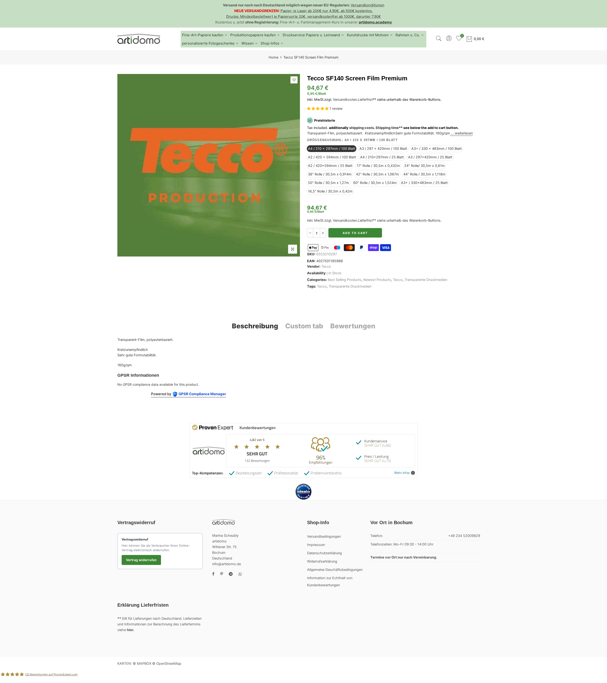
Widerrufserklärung (322, 561)
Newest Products (377, 280)
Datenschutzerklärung (324, 553)
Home (273, 57)
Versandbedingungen (324, 536)
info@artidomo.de (226, 564)
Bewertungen (352, 326)
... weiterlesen (461, 133)
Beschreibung (255, 326)
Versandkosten (345, 99)
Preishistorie (324, 120)
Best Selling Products (344, 280)
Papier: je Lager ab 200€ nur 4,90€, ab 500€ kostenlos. (327, 11)
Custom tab (304, 326)
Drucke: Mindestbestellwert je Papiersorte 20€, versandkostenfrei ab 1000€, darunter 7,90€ (303, 16)
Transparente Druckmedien (426, 280)
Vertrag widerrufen (141, 560)
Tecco (326, 266)
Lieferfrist (365, 99)
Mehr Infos (402, 473)
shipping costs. (362, 128)
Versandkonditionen (367, 5)
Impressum (316, 545)
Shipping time (387, 128)
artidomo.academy (375, 22)
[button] (318, 108)
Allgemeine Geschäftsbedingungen (335, 570)
